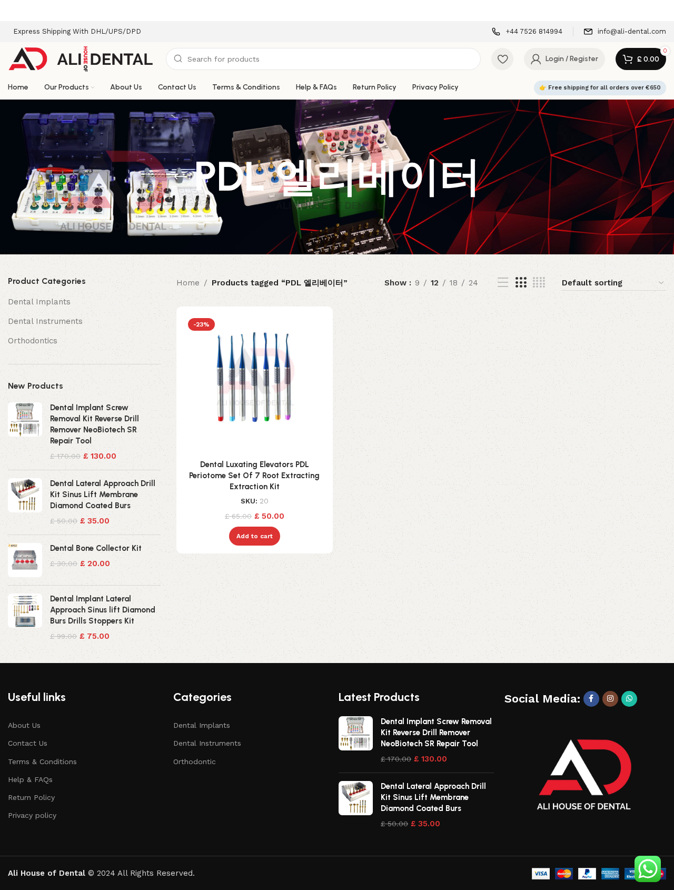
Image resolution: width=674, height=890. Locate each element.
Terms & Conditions (42, 761)
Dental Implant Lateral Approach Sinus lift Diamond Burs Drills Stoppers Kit (102, 610)
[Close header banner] (661, 10)
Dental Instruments (45, 321)
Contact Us (27, 743)
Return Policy (31, 797)
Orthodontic (194, 761)
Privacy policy (32, 815)
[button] (254, 536)
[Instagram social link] (610, 699)
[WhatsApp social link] (629, 699)
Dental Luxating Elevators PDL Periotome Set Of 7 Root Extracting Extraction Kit (254, 475)
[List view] (503, 282)
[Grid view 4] (539, 282)
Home (188, 283)
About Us (24, 725)
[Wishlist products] (502, 59)
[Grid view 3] (521, 282)
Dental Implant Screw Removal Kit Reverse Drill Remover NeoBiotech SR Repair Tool (94, 424)
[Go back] (180, 176)
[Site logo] (81, 58)
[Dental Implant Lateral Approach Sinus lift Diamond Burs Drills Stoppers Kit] (25, 618)
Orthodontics (32, 340)
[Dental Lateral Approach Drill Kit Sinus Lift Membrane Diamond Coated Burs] (25, 502)
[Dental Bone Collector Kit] (25, 560)
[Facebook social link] (591, 699)
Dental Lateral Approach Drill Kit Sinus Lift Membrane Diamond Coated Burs (102, 494)
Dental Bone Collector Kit (96, 548)
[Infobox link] (527, 31)
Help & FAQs (30, 779)
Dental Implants (39, 301)
